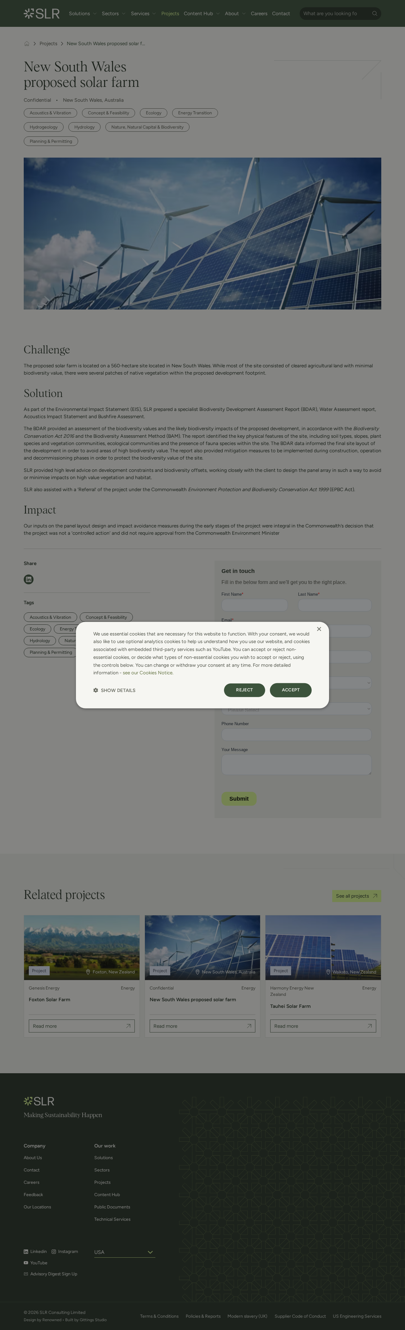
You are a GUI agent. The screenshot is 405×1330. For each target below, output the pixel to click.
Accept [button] (291, 690)
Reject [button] (244, 690)
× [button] (318, 629)
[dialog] (202, 665)
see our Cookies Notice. (148, 673)
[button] (114, 690)
